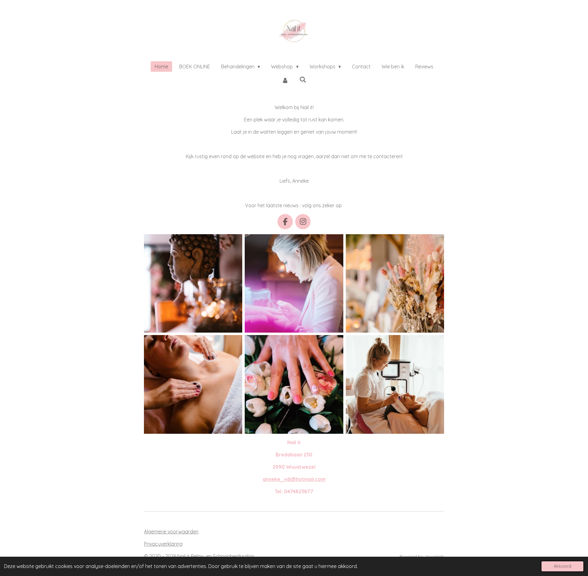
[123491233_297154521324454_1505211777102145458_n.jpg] (395, 283)
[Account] (285, 80)
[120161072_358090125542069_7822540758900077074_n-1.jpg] (193, 384)
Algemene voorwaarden (171, 531)
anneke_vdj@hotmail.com (294, 479)
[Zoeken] (303, 79)
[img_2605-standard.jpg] (395, 384)
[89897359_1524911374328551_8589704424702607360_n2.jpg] (193, 283)
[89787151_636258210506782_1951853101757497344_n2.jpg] (293, 283)
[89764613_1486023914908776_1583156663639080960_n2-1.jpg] (293, 384)
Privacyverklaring (163, 544)
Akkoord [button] (562, 566)
